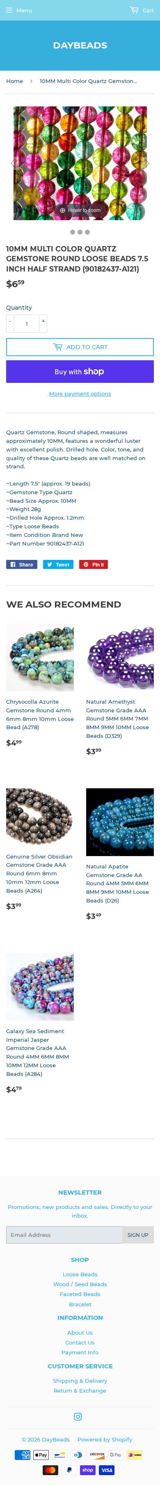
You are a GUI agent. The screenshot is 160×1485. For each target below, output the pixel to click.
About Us (80, 1332)
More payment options (80, 393)
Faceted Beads (80, 1294)
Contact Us (80, 1342)
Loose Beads (80, 1274)
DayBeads (80, 45)
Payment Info (80, 1352)
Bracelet (80, 1304)
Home (14, 81)
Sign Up (138, 1235)
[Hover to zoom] (80, 162)
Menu (24, 10)
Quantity (19, 307)
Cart (147, 10)
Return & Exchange (80, 1390)
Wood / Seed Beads (80, 1284)
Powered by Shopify (105, 1439)
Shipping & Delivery (80, 1380)
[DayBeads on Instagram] (78, 1418)
